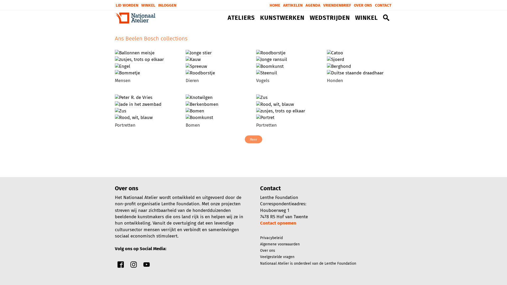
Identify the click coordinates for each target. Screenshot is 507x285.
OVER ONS (363, 5)
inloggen (167, 5)
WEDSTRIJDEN (330, 18)
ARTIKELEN (293, 5)
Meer (253, 139)
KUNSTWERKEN (282, 18)
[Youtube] (146, 266)
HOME (275, 5)
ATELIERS (241, 18)
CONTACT (383, 5)
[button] (386, 19)
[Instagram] (133, 266)
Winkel (148, 5)
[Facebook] (120, 266)
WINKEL (366, 18)
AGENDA (313, 5)
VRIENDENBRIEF (337, 5)
